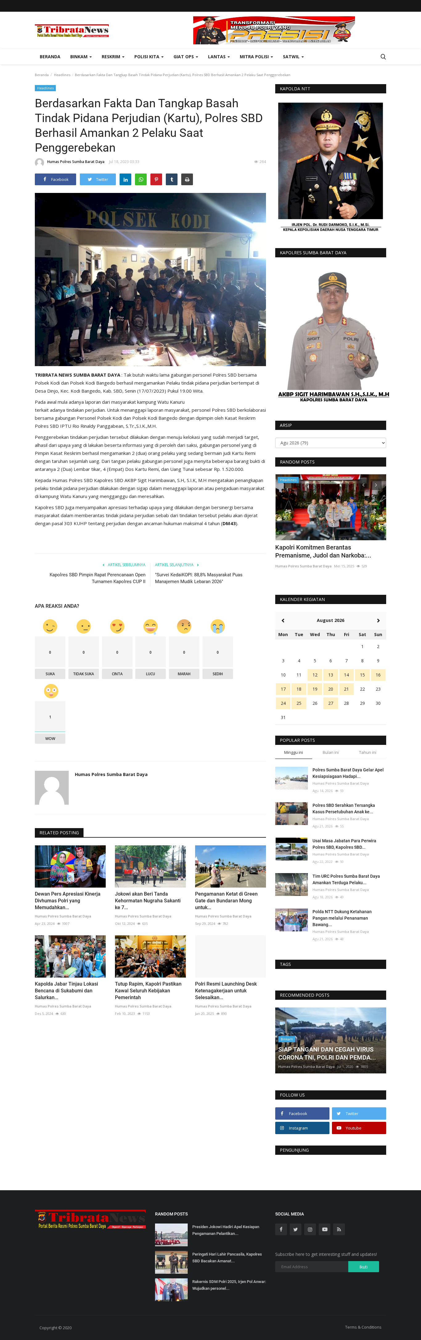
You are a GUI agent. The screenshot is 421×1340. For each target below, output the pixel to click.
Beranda (50, 56)
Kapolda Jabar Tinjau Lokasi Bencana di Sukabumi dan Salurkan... (66, 990)
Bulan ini (331, 752)
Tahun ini (367, 752)
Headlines (62, 74)
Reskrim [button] (111, 56)
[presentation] (363, 484)
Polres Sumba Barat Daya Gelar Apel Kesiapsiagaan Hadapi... (348, 773)
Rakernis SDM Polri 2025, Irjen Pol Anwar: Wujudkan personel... (229, 1285)
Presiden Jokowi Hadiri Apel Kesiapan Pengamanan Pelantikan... (225, 1230)
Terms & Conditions (363, 1327)
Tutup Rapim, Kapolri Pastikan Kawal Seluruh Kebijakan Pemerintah (148, 990)
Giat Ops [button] (184, 56)
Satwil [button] (292, 56)
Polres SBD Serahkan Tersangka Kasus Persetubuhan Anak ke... (344, 808)
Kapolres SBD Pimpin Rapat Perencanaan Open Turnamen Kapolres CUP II (97, 578)
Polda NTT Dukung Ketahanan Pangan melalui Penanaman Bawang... (342, 918)
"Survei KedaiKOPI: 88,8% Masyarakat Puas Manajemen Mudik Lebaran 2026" (199, 578)
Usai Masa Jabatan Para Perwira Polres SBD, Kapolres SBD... (344, 844)
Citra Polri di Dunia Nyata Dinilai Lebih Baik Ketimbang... (327, 551)
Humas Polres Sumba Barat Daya (75, 161)
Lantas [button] (217, 56)
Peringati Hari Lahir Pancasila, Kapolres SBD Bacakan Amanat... (227, 1257)
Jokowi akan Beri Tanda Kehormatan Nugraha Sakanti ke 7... (148, 900)
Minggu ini (293, 752)
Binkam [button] (79, 56)
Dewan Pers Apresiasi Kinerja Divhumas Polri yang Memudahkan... (67, 900)
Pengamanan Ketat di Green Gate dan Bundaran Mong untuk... (226, 900)
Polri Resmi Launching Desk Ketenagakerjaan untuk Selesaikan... (226, 990)
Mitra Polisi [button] (255, 56)
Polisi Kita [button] (147, 56)
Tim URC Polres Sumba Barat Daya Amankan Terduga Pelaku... (346, 879)
